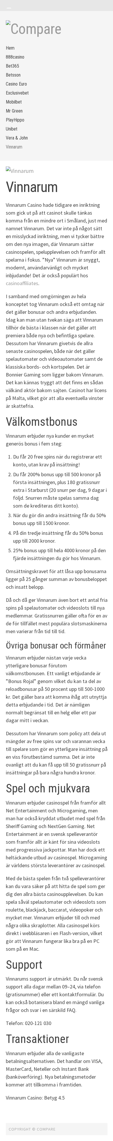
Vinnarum (14, 147)
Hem (10, 48)
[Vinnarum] (56, 170)
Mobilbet (14, 102)
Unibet (11, 129)
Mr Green (14, 111)
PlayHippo (15, 120)
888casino (15, 57)
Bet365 (12, 66)
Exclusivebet (17, 93)
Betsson (13, 75)
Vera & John (17, 138)
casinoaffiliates (22, 283)
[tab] (9, 8)
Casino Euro (16, 84)
